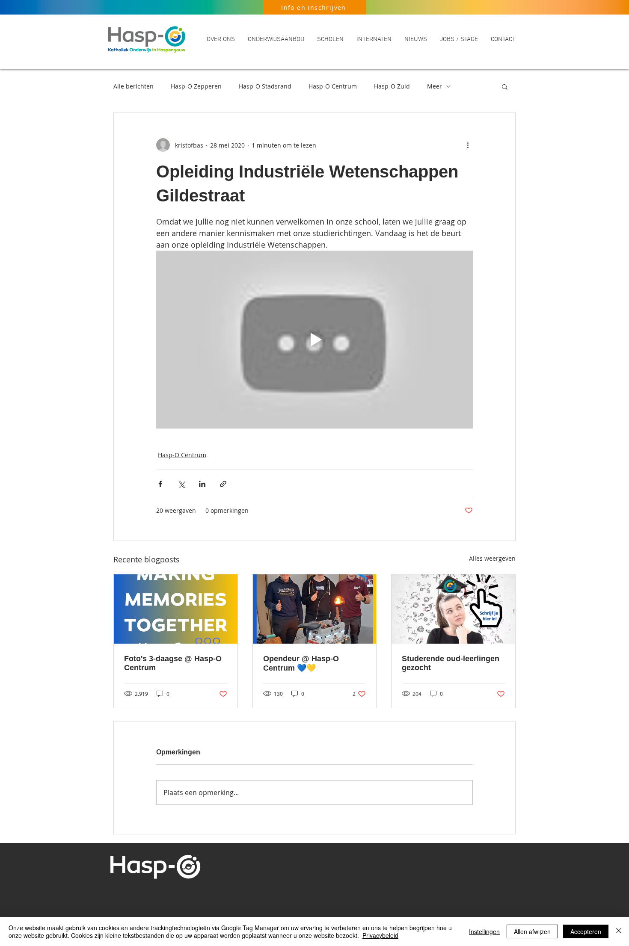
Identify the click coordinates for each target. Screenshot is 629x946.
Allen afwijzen (532, 931)
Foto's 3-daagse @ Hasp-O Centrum (173, 663)
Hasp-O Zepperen (196, 86)
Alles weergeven (492, 558)
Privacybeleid (380, 935)
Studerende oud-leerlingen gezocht (450, 663)
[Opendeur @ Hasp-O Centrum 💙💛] (315, 609)
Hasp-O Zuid (392, 86)
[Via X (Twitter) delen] (181, 484)
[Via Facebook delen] (160, 484)
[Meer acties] (468, 145)
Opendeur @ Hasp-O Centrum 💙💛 (301, 663)
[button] (220, 39)
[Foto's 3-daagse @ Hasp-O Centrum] (175, 609)
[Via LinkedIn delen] (202, 484)
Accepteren (585, 931)
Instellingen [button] (484, 931)
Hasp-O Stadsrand (265, 86)
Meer (434, 86)
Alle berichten (133, 86)
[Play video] (314, 340)
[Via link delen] (223, 484)
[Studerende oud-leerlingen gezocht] (453, 609)
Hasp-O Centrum (333, 86)
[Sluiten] (619, 931)
